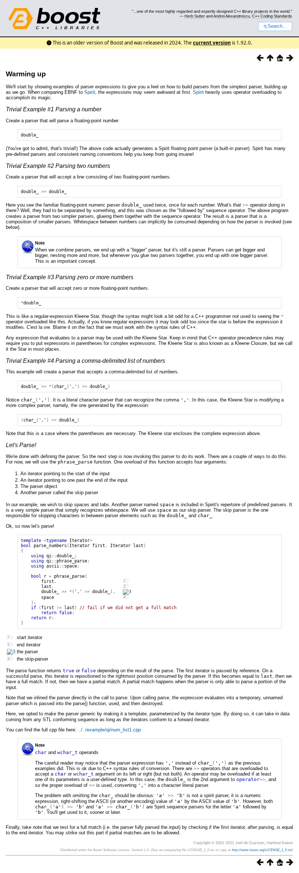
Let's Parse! (21, 445)
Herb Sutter (195, 16)
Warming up (26, 74)
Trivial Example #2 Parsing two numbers (58, 166)
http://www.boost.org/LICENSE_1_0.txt (262, 850)
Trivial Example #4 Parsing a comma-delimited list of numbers (85, 361)
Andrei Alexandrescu (231, 16)
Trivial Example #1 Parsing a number (53, 109)
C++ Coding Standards (272, 16)
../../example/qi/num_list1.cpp (109, 729)
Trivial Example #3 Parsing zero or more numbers (69, 277)
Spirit (89, 92)
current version (212, 42)
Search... (277, 26)
